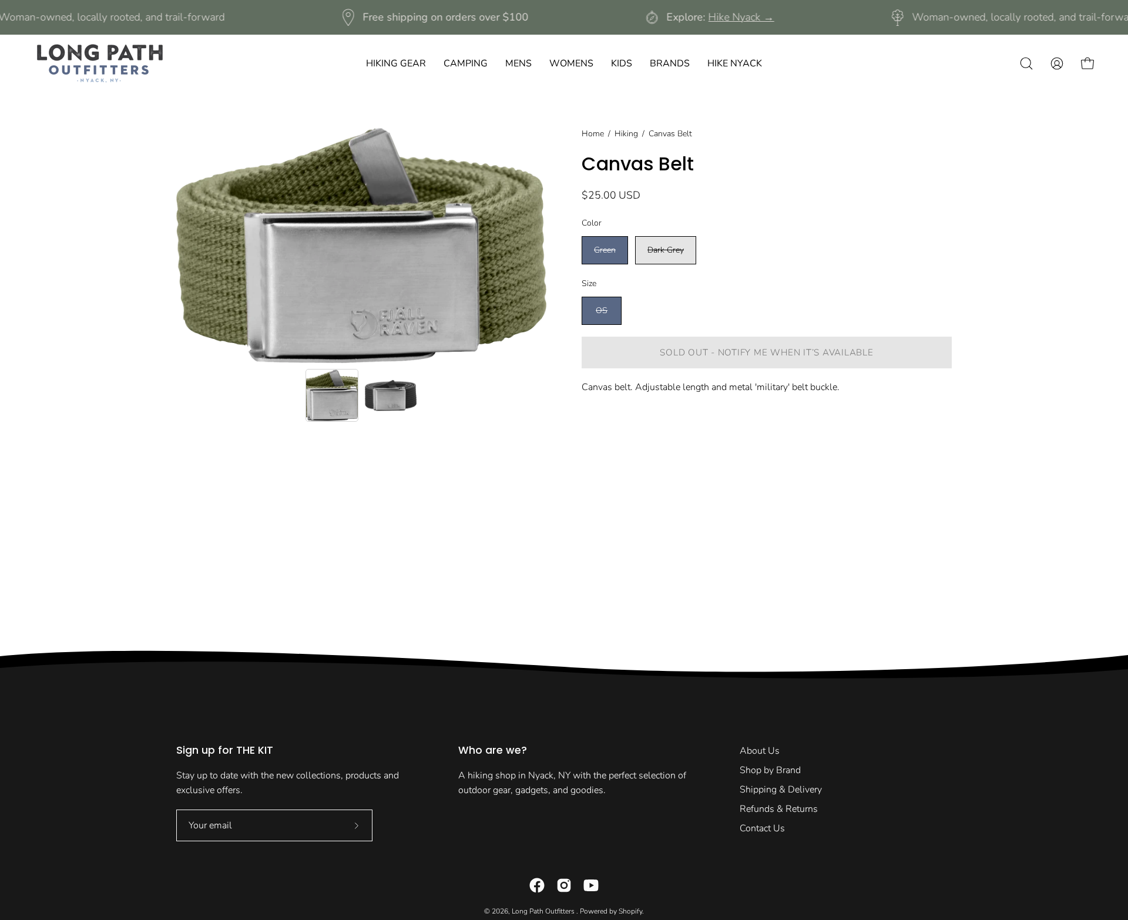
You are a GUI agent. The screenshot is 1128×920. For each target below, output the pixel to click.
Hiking (626, 133)
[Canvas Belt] (332, 395)
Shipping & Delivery (781, 789)
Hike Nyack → (741, 17)
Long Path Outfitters (544, 911)
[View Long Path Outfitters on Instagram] (564, 885)
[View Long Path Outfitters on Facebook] (537, 885)
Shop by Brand (770, 770)
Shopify (630, 911)
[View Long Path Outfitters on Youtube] (591, 885)
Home (593, 133)
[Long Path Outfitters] (99, 63)
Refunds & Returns (779, 809)
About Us (760, 750)
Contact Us (762, 828)
